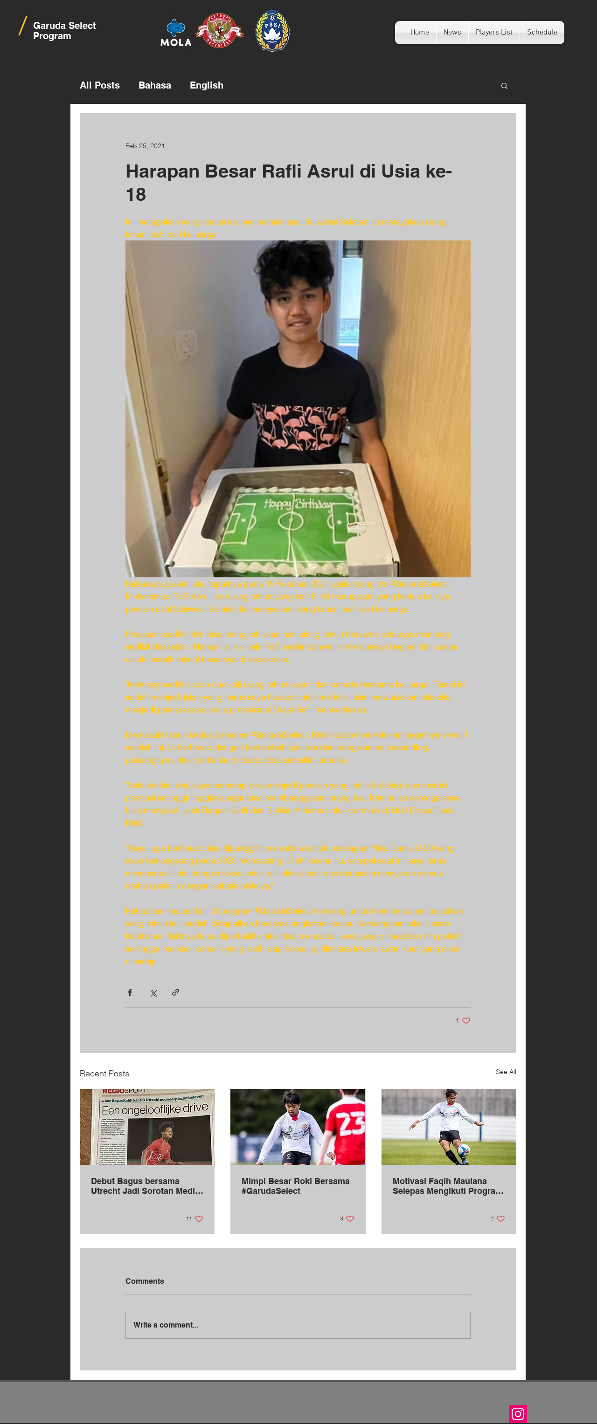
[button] (504, 85)
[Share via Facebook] (129, 992)
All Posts (100, 85)
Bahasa (155, 85)
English (206, 85)
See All (506, 1072)
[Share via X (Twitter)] (152, 992)
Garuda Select (64, 25)
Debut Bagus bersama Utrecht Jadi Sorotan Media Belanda (145, 1186)
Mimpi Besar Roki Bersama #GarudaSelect (296, 1186)
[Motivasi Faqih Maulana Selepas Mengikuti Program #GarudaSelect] (449, 1127)
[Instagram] (518, 1414)
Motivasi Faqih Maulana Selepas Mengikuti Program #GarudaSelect (448, 1186)
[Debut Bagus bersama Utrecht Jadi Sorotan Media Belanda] (147, 1127)
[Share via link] (175, 992)
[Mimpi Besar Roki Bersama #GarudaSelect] (297, 1127)
